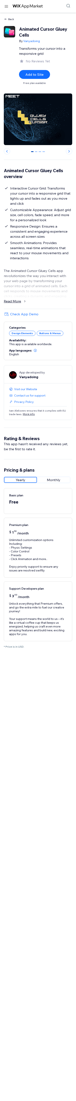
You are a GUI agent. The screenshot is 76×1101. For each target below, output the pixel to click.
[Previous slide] (7, 151)
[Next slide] (69, 151)
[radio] (20, 480)
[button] (35, 350)
